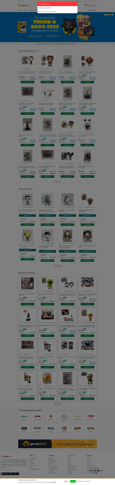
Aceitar (73, 481)
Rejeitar (66, 481)
